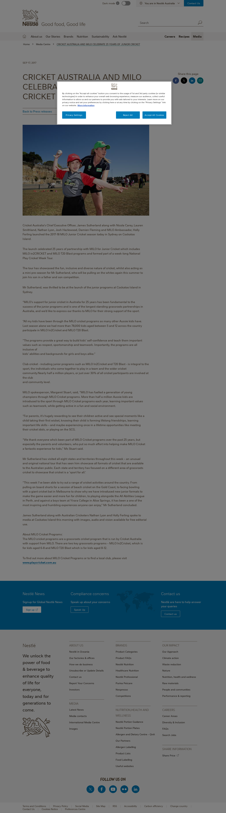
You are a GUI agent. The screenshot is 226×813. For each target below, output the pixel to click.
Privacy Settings (74, 115)
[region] (114, 103)
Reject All (128, 115)
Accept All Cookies (154, 115)
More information (86, 105)
